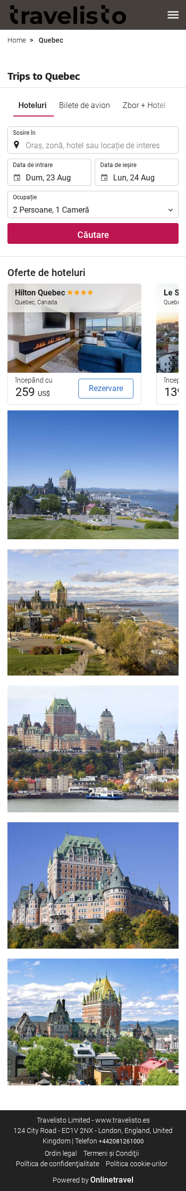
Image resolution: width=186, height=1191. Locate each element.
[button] (173, 14)
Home (16, 40)
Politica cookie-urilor (137, 1164)
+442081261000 (121, 1141)
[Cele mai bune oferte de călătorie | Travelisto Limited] (68, 15)
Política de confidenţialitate (57, 1164)
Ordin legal (61, 1153)
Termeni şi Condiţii (111, 1153)
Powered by (93, 1180)
